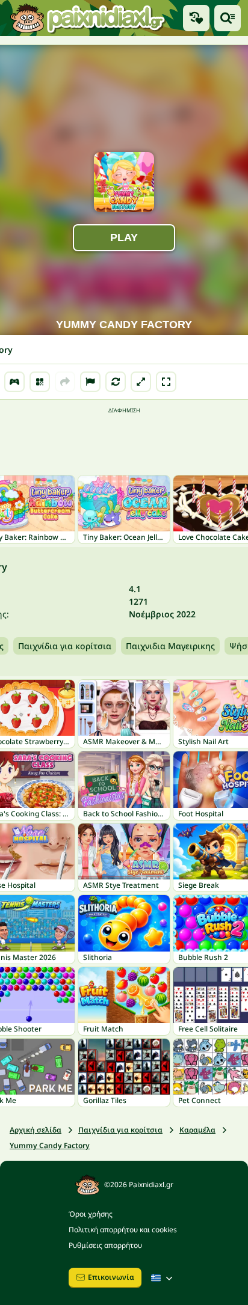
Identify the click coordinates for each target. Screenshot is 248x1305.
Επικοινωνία (111, 1277)
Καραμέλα (197, 1130)
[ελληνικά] (163, 1278)
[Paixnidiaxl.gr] (88, 18)
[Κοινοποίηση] (65, 381)
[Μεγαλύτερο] (141, 381)
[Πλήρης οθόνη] (166, 381)
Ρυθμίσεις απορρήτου (105, 1245)
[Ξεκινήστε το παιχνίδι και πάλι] (115, 381)
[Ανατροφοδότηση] (90, 381)
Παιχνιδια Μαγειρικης (170, 646)
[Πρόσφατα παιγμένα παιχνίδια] (196, 18)
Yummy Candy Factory (50, 1145)
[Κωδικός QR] (39, 381)
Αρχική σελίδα (35, 1130)
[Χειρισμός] (14, 381)
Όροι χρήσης (91, 1214)
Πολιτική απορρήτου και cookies (123, 1229)
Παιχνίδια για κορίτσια (64, 646)
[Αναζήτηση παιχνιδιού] (227, 18)
